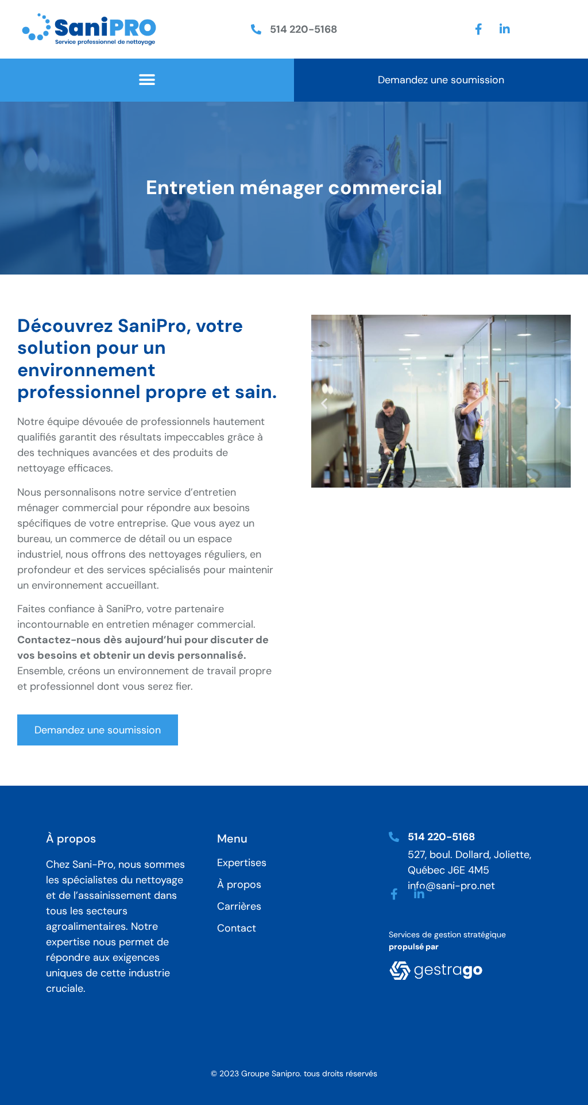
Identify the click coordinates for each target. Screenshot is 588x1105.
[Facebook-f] (478, 29)
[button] (147, 80)
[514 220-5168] (256, 29)
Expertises (241, 862)
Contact (236, 928)
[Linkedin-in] (504, 29)
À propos (239, 884)
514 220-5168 (303, 29)
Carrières (239, 906)
